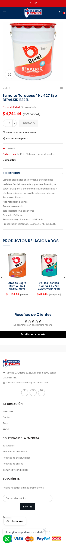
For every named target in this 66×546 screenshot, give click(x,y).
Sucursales (9, 445)
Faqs (5, 423)
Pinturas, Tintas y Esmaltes (40, 154)
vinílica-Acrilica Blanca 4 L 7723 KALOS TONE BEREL (49, 286)
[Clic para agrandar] (9, 74)
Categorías (9, 154)
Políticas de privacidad (15, 451)
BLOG (6, 429)
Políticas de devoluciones (16, 457)
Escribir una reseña (33, 334)
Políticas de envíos (13, 463)
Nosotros (8, 411)
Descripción (11, 173)
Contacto (8, 417)
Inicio (5, 88)
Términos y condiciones (16, 469)
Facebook (30, 3)
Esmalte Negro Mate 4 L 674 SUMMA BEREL (17, 286)
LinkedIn (41, 392)
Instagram (36, 3)
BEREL (20, 154)
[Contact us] (7, 539)
